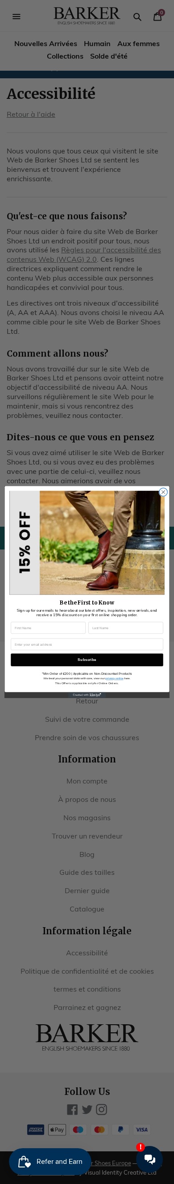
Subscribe (87, 660)
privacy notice (114, 678)
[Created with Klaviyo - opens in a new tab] (87, 695)
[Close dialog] (163, 492)
